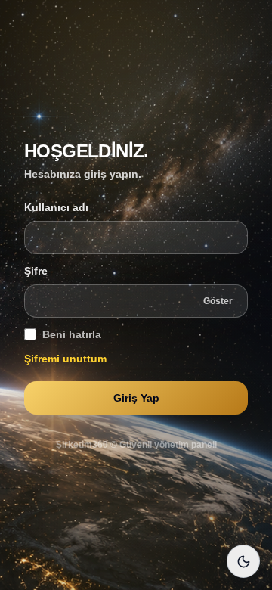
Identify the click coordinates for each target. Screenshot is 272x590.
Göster (218, 301)
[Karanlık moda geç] (243, 561)
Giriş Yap (136, 398)
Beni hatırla (71, 334)
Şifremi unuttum (65, 358)
